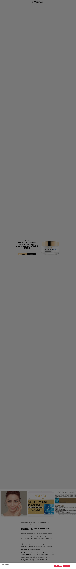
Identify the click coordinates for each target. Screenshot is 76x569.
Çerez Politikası (22, 567)
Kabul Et (66, 565)
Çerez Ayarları (50, 565)
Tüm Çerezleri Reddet (58, 565)
